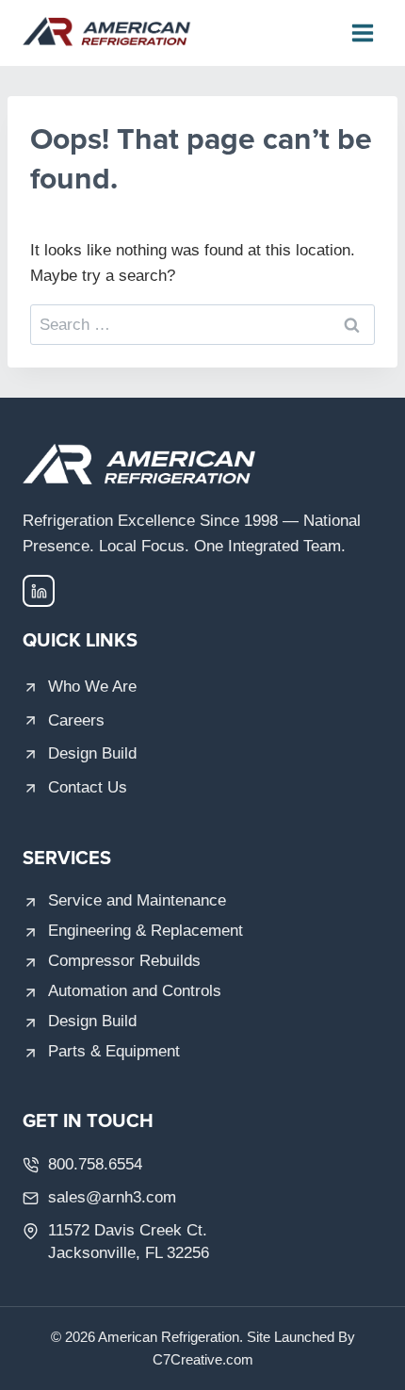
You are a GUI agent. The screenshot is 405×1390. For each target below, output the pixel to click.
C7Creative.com (203, 1359)
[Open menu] (362, 32)
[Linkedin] (39, 591)
